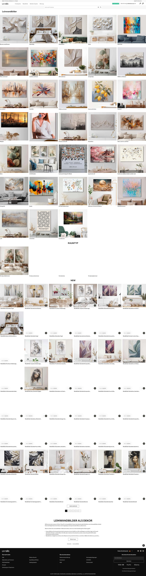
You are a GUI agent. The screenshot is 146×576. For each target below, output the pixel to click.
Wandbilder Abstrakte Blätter (31, 474)
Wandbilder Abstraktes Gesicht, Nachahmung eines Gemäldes (131, 446)
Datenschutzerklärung (65, 557)
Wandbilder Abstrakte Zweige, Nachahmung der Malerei (57, 419)
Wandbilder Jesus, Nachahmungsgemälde (33, 391)
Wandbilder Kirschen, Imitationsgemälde (57, 308)
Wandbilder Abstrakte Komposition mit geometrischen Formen (106, 336)
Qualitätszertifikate (33, 559)
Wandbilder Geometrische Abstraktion (33, 308)
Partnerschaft (89, 562)
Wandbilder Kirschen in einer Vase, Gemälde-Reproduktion (131, 336)
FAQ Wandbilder (6, 562)
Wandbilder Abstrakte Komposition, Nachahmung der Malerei (82, 391)
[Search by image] (98, 7)
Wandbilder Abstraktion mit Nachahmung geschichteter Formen (131, 308)
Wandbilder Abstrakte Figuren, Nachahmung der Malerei (8, 419)
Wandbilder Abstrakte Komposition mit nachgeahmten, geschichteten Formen (106, 308)
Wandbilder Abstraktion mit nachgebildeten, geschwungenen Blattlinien (106, 363)
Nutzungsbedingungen (91, 557)
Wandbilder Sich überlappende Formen (8, 501)
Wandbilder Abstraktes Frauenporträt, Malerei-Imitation (82, 419)
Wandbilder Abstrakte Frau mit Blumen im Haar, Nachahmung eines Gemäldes (106, 391)
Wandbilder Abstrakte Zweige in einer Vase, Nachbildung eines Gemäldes (82, 474)
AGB (61, 562)
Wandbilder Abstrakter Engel (7, 308)
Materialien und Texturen (8, 559)
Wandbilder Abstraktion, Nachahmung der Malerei (131, 391)
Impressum (62, 559)
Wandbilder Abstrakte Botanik (130, 501)
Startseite (69, 543)
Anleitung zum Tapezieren (8, 567)
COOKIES (88, 559)
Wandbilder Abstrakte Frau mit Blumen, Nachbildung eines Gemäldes (33, 446)
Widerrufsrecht (32, 557)
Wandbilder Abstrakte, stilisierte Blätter (33, 419)
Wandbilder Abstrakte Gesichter (105, 501)
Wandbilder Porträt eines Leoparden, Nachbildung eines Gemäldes (57, 363)
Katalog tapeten (33, 562)
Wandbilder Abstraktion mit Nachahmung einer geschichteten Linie (131, 363)
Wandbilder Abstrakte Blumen (56, 501)
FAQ (3, 557)
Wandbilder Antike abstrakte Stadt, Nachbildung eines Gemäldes (8, 391)
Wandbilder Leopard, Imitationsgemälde (82, 308)
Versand (4, 564)
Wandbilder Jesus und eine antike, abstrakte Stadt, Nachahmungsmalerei (8, 336)
